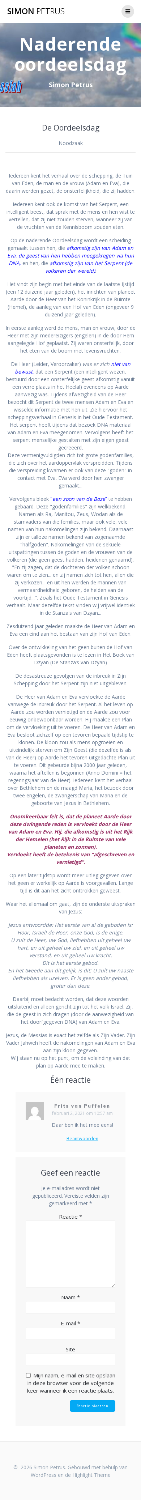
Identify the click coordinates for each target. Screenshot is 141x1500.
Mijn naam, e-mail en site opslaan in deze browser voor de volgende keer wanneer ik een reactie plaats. (71, 1383)
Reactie (70, 1216)
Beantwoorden (82, 1138)
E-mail (70, 1323)
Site (70, 1349)
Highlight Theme (91, 1474)
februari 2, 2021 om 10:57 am (82, 1113)
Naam (70, 1297)
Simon (36, 11)
